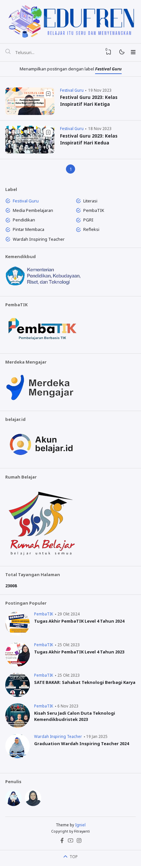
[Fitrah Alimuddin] (13, 804)
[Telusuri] (7, 52)
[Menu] (133, 52)
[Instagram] (79, 841)
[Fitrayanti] (33, 804)
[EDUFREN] (70, 20)
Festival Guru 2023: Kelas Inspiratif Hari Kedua (88, 139)
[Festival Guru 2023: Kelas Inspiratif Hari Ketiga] (29, 113)
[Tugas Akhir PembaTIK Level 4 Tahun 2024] (17, 634)
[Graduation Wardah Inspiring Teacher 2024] (17, 757)
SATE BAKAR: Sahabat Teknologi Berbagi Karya (84, 682)
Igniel (80, 824)
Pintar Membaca (28, 229)
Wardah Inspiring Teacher (39, 239)
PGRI (88, 220)
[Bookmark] (48, 93)
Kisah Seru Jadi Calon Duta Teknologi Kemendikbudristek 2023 (74, 716)
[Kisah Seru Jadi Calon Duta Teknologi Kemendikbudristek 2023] (17, 726)
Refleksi (91, 229)
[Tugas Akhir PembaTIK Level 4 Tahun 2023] (17, 665)
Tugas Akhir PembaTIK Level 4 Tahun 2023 (79, 652)
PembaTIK (93, 210)
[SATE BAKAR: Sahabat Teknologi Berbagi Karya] (17, 695)
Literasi (90, 201)
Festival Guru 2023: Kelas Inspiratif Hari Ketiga (88, 100)
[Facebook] (62, 841)
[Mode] (121, 52)
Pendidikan (24, 220)
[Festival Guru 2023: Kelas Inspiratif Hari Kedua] (29, 152)
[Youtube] (70, 841)
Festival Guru (72, 90)
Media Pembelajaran (33, 210)
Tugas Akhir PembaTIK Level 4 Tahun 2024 (79, 621)
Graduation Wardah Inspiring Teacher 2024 (81, 743)
